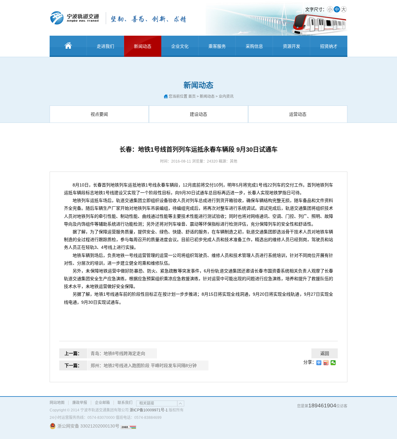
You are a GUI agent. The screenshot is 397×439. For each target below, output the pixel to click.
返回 (324, 353)
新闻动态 (142, 46)
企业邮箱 (102, 403)
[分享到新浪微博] (326, 362)
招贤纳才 (328, 46)
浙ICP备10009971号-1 (149, 410)
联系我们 (125, 403)
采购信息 (254, 46)
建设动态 (198, 114)
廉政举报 (79, 403)
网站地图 (57, 403)
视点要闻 (99, 114)
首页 (192, 96)
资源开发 (291, 46)
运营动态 (297, 114)
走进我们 (105, 46)
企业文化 (180, 46)
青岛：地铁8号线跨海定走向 (118, 353)
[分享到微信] (333, 362)
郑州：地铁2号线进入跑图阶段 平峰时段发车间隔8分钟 (144, 365)
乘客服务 (217, 46)
